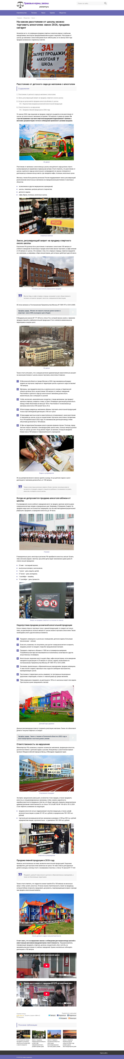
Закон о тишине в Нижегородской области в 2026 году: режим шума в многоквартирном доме (69, 1043)
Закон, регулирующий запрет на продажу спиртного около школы (40, 98)
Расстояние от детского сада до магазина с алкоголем (36, 94)
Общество (62, 13)
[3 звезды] (20, 1015)
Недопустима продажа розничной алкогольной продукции (41, 104)
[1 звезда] (17, 1015)
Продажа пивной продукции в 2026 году (35, 110)
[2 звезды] (19, 1015)
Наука (43, 13)
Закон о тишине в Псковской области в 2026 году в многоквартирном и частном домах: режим (53, 1043)
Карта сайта (103, 1053)
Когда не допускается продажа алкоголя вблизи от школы (37, 101)
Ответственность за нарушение (28, 107)
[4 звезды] (22, 1015)
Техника (34, 13)
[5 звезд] (23, 1015)
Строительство (22, 13)
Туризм (52, 13)
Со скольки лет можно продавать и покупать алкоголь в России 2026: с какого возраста (23, 1042)
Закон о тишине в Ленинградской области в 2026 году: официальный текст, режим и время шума (38, 1043)
